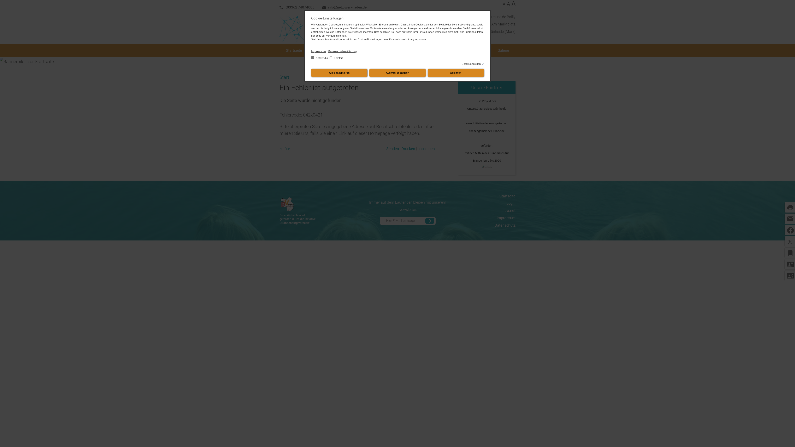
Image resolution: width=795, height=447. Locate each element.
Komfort (338, 58)
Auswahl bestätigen (397, 72)
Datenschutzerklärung (342, 51)
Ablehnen (455, 72)
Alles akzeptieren (339, 72)
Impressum (318, 51)
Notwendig (322, 58)
